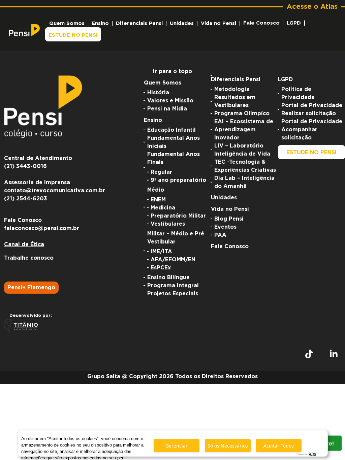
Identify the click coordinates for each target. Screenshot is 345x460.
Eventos (225, 227)
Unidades (182, 23)
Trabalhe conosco (29, 258)
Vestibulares (168, 224)
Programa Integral (173, 285)
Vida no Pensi (218, 23)
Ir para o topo (172, 71)
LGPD (294, 23)
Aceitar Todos (278, 445)
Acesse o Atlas (312, 6)
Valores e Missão (170, 100)
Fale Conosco (261, 23)
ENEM (158, 199)
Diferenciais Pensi (139, 23)
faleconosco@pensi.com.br (41, 228)
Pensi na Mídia (167, 108)
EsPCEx (161, 267)
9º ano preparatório (178, 180)
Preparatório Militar (178, 216)
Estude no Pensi (73, 35)
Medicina (163, 207)
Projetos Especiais (172, 293)
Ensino (100, 23)
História (158, 92)
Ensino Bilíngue (168, 277)
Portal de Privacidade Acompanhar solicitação (311, 129)
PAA (220, 235)
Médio (155, 190)
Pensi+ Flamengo (31, 287)
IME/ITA (161, 251)
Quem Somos (67, 23)
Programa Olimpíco (242, 113)
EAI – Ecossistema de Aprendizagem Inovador (243, 129)
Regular (161, 172)
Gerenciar (176, 445)
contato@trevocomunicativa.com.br (54, 190)
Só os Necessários (228, 445)
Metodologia (232, 89)
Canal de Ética (24, 244)
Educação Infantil (171, 130)
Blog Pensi (229, 219)
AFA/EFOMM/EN (173, 259)
